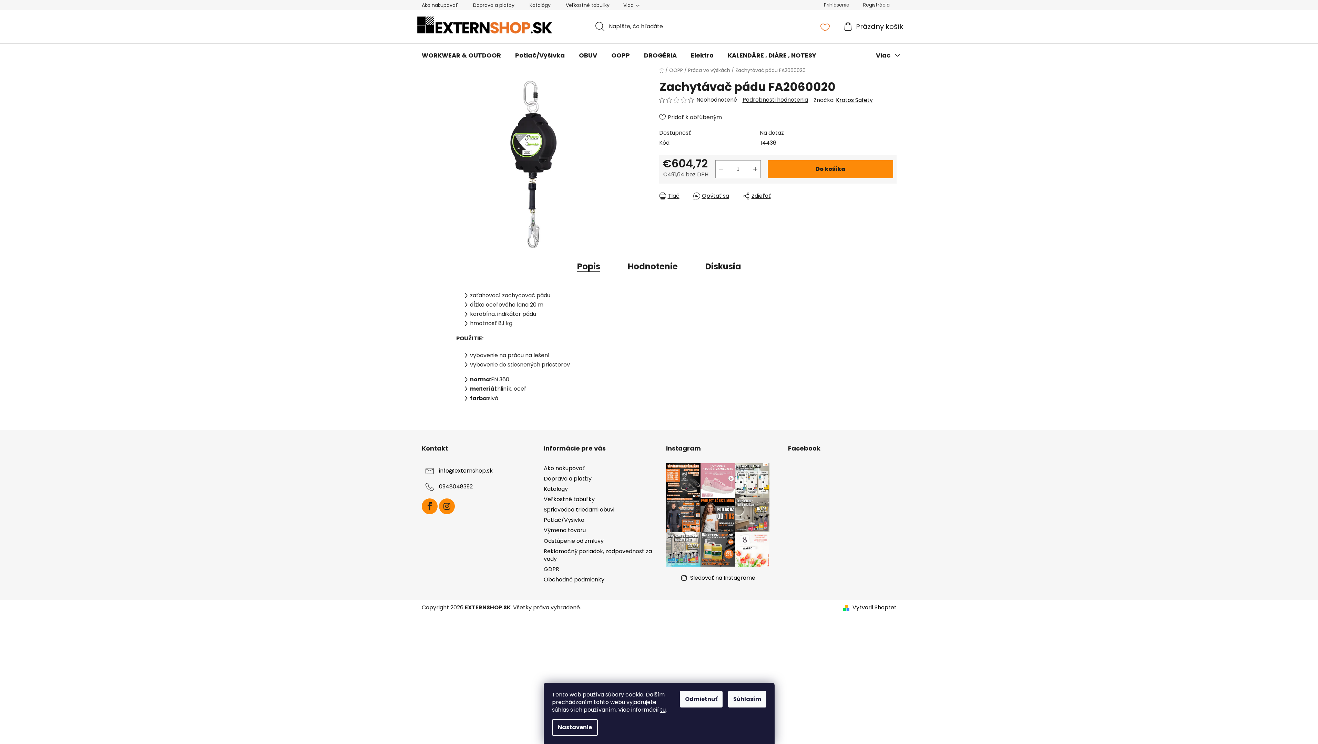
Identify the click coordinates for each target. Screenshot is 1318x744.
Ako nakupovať (440, 5)
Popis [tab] (588, 266)
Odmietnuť (701, 699)
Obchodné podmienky (574, 579)
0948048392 (456, 486)
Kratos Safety (854, 100)
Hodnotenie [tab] (653, 266)
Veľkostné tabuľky (588, 5)
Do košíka (830, 169)
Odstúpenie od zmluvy (574, 541)
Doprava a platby (493, 5)
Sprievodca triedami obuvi (579, 510)
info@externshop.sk (466, 471)
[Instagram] (447, 506)
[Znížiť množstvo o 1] (721, 169)
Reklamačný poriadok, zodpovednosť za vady (598, 555)
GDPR (551, 569)
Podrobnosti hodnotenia (775, 100)
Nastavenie (575, 727)
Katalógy (540, 5)
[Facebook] (430, 506)
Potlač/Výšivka (564, 520)
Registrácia (876, 4)
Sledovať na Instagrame (722, 578)
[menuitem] (461, 55)
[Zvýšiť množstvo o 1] (755, 169)
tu (663, 710)
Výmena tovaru (565, 530)
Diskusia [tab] (723, 266)
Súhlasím (747, 699)
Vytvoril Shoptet (874, 607)
